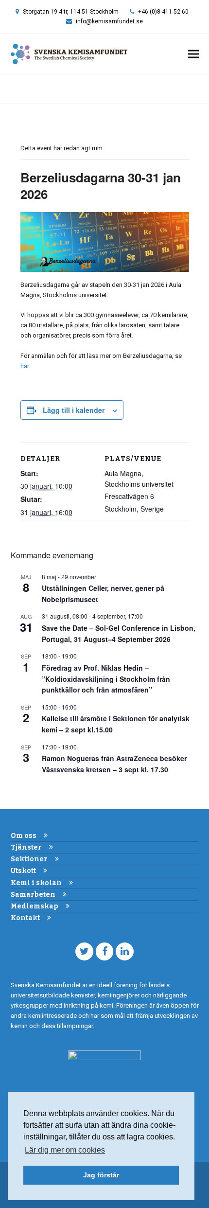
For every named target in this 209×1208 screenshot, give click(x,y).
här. (25, 366)
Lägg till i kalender (73, 410)
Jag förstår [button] (101, 1175)
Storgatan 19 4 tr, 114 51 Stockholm (71, 11)
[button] (193, 54)
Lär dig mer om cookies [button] (65, 1150)
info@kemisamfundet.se (109, 21)
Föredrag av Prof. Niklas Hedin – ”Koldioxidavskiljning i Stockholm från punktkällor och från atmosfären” (106, 678)
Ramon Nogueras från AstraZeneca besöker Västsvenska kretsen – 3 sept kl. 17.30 (114, 763)
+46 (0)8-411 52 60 (163, 11)
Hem (17, 88)
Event (36, 88)
